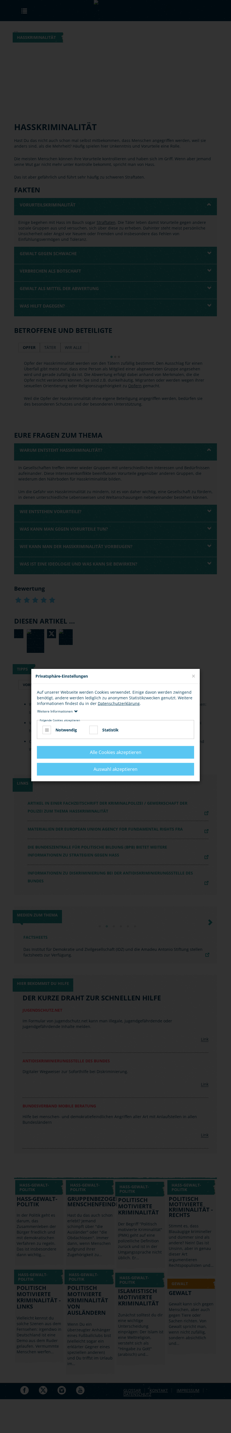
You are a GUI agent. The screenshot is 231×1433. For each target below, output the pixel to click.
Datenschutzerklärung (119, 703)
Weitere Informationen (55, 711)
